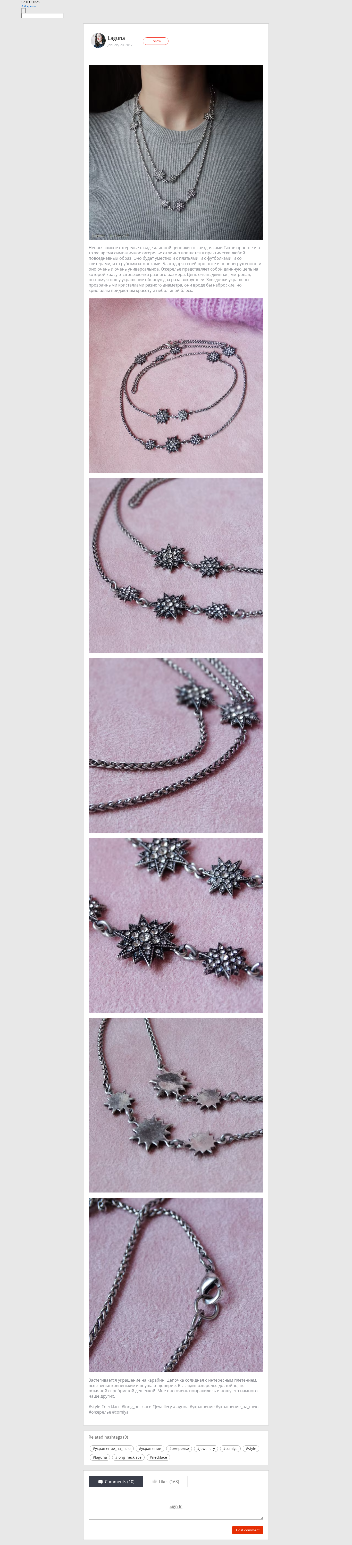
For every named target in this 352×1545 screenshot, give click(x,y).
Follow (155, 41)
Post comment (247, 1530)
